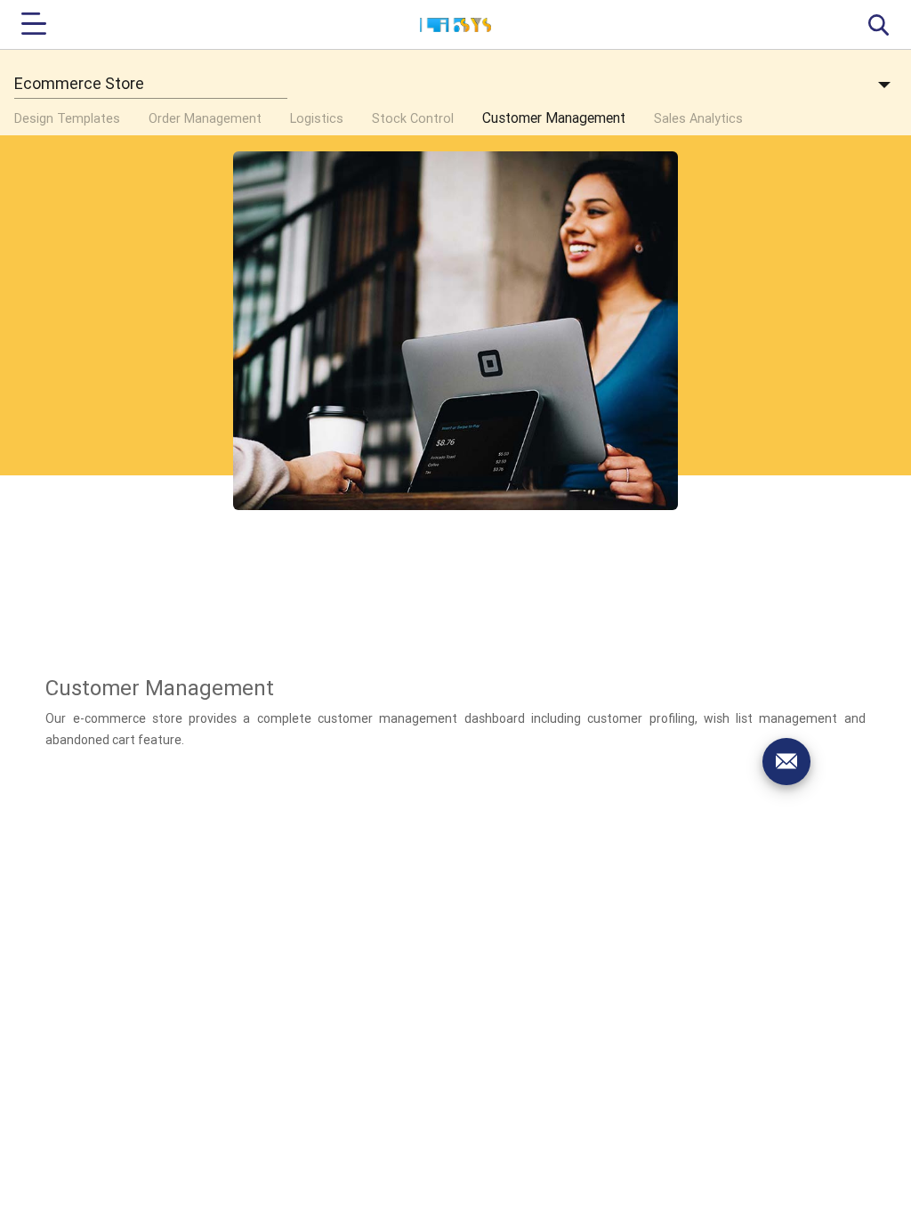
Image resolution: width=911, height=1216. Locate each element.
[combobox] (150, 84)
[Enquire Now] (786, 761)
